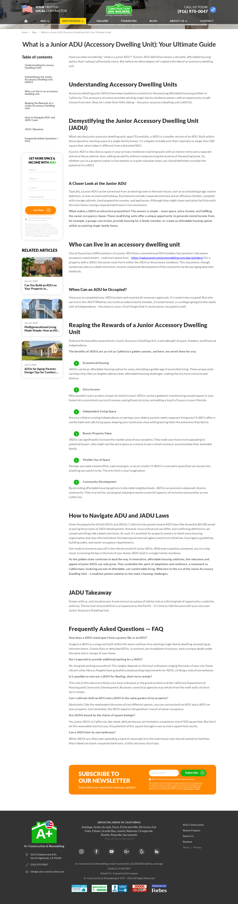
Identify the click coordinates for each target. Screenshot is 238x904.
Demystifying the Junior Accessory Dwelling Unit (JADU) (39, 79)
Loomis (121, 831)
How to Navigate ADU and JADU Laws (40, 118)
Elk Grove (145, 827)
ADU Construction (193, 824)
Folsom (96, 831)
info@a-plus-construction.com (47, 871)
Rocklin (105, 835)
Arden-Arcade (102, 827)
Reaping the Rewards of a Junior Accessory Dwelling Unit (40, 105)
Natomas (131, 831)
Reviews (187, 841)
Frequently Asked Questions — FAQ (42, 139)
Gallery (102, 21)
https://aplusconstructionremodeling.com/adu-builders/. (167, 257)
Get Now (38, 210)
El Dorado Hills (129, 827)
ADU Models (71, 21)
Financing (129, 21)
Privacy (197, 847)
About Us (177, 21)
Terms (47, 236)
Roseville (116, 835)
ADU (43, 21)
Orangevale (145, 831)
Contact (207, 21)
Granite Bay (109, 831)
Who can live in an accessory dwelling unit (41, 92)
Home (25, 32)
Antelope (87, 827)
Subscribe (191, 772)
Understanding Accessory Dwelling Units (39, 66)
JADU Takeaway (34, 129)
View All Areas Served (117, 838)
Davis (115, 827)
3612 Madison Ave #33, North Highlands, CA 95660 (45, 856)
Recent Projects (191, 830)
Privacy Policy (38, 236)
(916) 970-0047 (193, 11)
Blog (153, 21)
